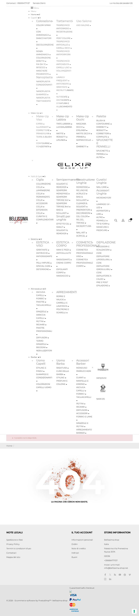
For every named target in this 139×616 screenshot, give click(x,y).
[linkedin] (110, 579)
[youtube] (120, 574)
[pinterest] (125, 575)
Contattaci (11, 553)
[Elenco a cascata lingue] (123, 221)
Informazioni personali (82, 540)
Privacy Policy (12, 544)
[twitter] (110, 575)
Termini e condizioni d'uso (18, 548)
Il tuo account (82, 532)
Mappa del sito (13, 557)
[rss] (115, 575)
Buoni (74, 557)
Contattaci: (11, 3)
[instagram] (105, 579)
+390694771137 (23, 3)
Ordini (75, 544)
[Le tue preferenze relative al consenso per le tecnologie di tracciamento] (134, 611)
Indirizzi (75, 553)
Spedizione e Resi (14, 540)
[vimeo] (130, 575)
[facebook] (105, 575)
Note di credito (79, 548)
